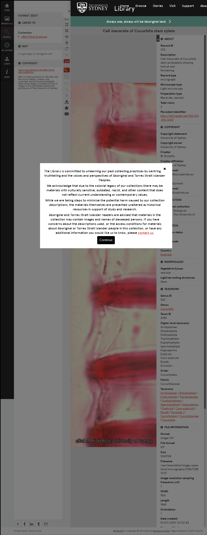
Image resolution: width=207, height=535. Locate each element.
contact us (145, 232)
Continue (106, 240)
